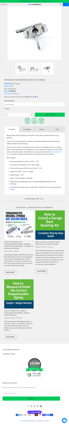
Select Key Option (9, 100)
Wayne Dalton (8, 86)
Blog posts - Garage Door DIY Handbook (34, 207)
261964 (12, 189)
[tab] (11, 129)
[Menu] (1, 4)
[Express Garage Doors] (34, 4)
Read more (11, 273)
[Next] (63, 33)
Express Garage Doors (30, 421)
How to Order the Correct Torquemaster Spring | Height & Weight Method (17, 313)
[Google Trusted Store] (34, 379)
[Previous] (5, 33)
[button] (64, 420)
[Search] (60, 4)
